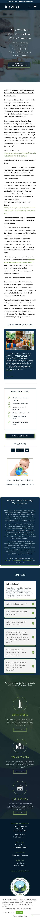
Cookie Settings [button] (8, 912)
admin (9, 358)
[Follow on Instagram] (18, 450)
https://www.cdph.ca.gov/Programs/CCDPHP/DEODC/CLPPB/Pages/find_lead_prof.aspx (19, 210)
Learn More (20, 730)
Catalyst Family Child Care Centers (18, 560)
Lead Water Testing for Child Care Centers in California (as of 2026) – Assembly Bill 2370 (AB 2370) (18, 355)
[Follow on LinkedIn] (22, 450)
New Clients (20, 863)
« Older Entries (9, 376)
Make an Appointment (18, 65)
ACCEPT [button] (19, 912)
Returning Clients (20, 865)
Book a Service (20, 436)
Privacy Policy (20, 845)
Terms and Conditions (20, 847)
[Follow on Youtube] (27, 450)
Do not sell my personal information (18, 909)
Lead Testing (24, 358)
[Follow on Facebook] (13, 450)
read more (9, 371)
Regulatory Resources (20, 855)
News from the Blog (20, 324)
